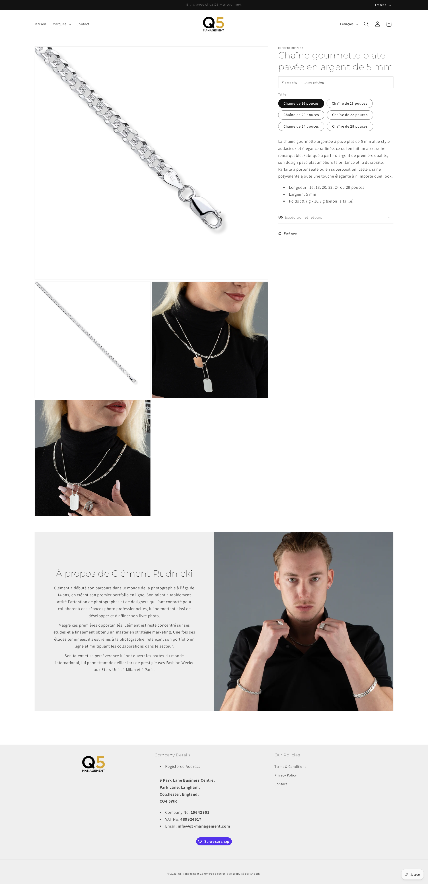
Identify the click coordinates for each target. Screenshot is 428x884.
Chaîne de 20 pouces (301, 114)
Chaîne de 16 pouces (301, 103)
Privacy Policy (285, 775)
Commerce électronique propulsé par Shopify (230, 874)
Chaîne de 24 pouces (301, 126)
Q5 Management (188, 874)
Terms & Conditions (290, 766)
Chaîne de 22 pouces (350, 114)
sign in (297, 82)
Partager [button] (291, 233)
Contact (280, 784)
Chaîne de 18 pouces (349, 103)
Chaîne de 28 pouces (350, 126)
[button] (61, 24)
